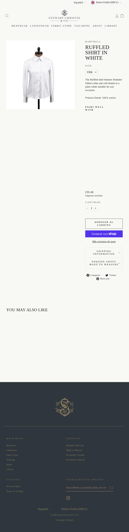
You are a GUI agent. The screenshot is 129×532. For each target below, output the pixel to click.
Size (88, 66)
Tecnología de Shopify (64, 520)
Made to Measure (74, 450)
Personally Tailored (75, 460)
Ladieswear (39, 26)
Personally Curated (75, 455)
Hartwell (93, 42)
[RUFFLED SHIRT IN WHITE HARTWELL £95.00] (89, 147)
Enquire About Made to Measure (104, 263)
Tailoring (82, 26)
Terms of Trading (14, 491)
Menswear (20, 26)
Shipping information (104, 252)
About (97, 26)
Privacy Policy (13, 486)
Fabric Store (61, 26)
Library (111, 26)
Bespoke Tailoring (75, 445)
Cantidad (93, 202)
